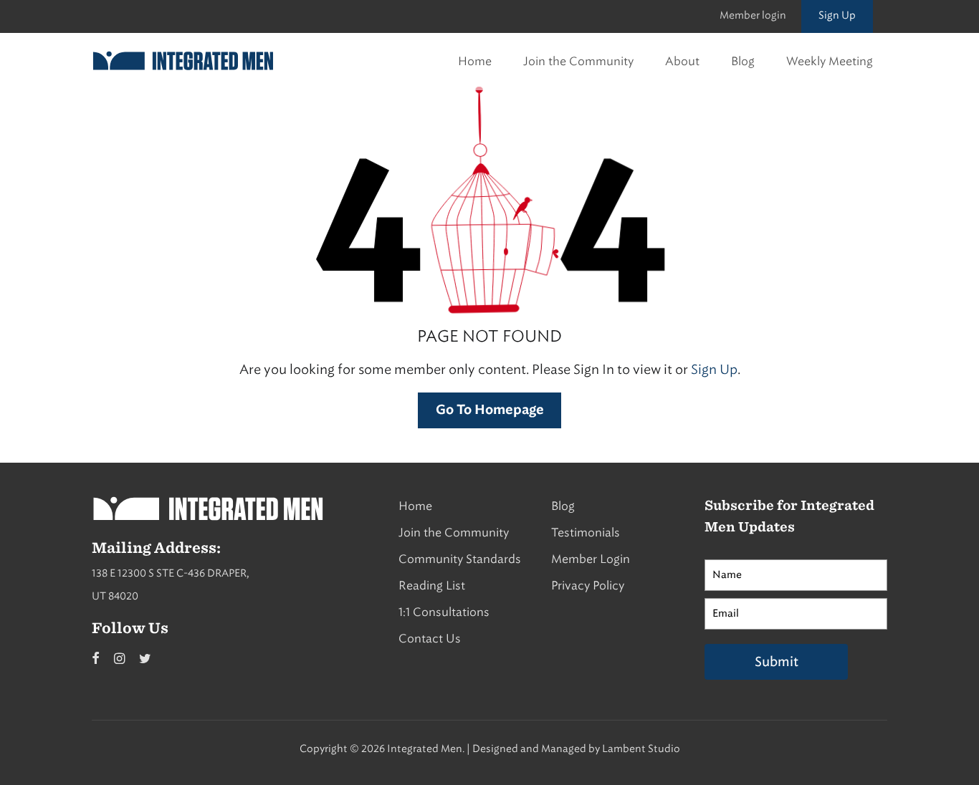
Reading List (431, 585)
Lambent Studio (641, 749)
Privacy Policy (587, 585)
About (682, 61)
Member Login (590, 559)
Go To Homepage (490, 410)
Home (475, 61)
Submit (776, 662)
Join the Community (578, 61)
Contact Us (429, 638)
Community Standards (459, 559)
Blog (743, 61)
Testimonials (585, 532)
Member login (753, 15)
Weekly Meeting (829, 61)
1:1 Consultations (444, 612)
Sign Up (837, 15)
